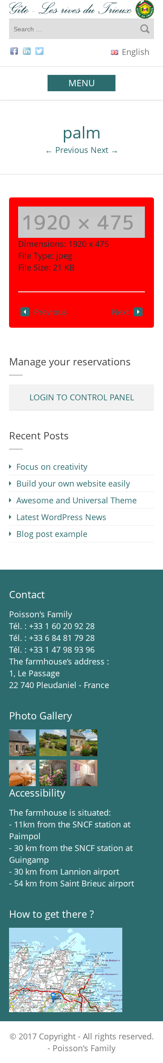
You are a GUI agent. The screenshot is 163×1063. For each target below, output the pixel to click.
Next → (105, 149)
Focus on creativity (51, 466)
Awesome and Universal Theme (76, 500)
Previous (50, 311)
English (134, 51)
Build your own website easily (73, 483)
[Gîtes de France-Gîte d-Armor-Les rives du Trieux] (81, 9)
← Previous (66, 149)
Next (120, 311)
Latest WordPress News (61, 517)
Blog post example (51, 533)
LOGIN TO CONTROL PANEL (81, 397)
